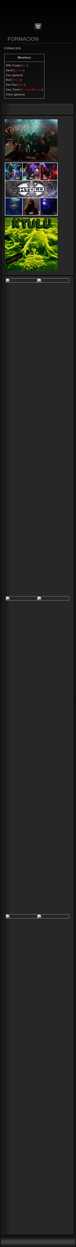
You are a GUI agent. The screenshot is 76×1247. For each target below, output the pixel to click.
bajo (21, 84)
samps (38, 89)
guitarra (18, 70)
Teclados (27, 89)
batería (16, 79)
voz (25, 65)
